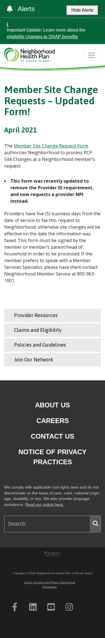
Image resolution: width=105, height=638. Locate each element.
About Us (52, 405)
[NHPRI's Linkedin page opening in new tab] (33, 607)
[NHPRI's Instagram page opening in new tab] (69, 607)
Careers (52, 420)
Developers (49, 586)
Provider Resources (36, 315)
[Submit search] (95, 524)
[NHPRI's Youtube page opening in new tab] (51, 607)
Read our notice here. (44, 504)
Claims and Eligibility (38, 330)
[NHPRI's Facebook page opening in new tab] (14, 607)
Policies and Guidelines (40, 345)
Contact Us (52, 436)
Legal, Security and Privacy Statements (49, 582)
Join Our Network (33, 359)
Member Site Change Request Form (51, 146)
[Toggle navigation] (91, 55)
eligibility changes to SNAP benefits (42, 36)
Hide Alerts (82, 10)
